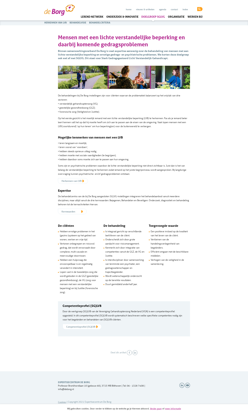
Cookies (62, 402)
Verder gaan (156, 408)
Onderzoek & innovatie (122, 16)
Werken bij (195, 16)
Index (185, 9)
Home (128, 9)
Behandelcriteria (99, 22)
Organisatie (176, 16)
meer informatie (173, 408)
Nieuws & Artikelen (145, 9)
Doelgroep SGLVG (153, 16)
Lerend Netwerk (92, 16)
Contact (174, 9)
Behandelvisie (78, 22)
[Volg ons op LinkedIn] (181, 385)
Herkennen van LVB (55, 22)
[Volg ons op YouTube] (187, 385)
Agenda (162, 9)
